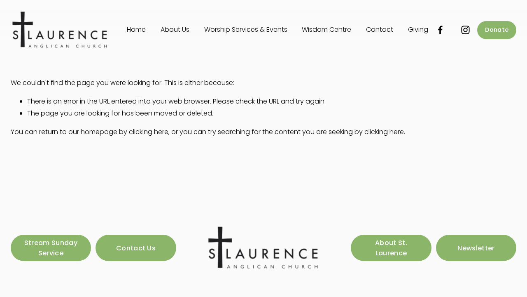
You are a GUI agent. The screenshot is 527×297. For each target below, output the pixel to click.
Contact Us (136, 248)
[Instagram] (465, 30)
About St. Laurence (391, 248)
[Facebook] (440, 30)
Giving (418, 29)
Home (136, 29)
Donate (496, 30)
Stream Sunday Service (50, 248)
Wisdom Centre (326, 29)
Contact (379, 29)
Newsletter (475, 248)
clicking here (148, 132)
